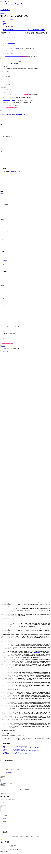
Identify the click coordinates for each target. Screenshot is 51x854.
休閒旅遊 (11, 19)
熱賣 (20, 61)
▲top (1, 774)
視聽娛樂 (10, 772)
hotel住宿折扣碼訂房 (35, 652)
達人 (3, 618)
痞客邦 (10, 769)
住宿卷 (13, 100)
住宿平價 (5, 261)
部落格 (4, 23)
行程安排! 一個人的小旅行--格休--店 (11, 752)
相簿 (4, 21)
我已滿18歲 (3, 851)
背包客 (1, 239)
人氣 (1, 325)
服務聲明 (37, 836)
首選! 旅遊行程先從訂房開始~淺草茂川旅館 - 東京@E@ (15, 746)
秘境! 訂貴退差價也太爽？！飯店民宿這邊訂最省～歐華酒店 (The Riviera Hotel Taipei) (21, 747)
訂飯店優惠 (18, 48)
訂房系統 (12, 171)
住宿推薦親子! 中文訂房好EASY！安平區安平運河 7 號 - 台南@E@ (17, 753)
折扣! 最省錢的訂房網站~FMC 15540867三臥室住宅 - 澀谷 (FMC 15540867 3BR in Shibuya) (22, 750)
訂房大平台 (5, 9)
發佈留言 (2, 784)
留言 (13, 769)
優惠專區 (2, 107)
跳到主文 (2, 13)
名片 (4, 24)
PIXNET (16, 836)
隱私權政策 (32, 836)
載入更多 (2, 777)
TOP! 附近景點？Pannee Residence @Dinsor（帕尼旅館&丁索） (24, 30)
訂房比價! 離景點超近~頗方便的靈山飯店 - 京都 (13, 749)
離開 (7, 851)
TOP (8, 669)
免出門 (1, 193)
